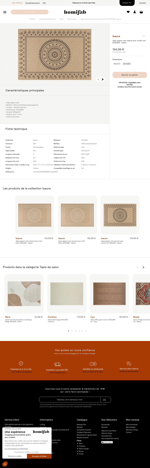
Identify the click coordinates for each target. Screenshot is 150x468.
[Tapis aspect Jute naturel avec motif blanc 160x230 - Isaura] (34, 215)
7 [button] (60, 78)
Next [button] (102, 79)
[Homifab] (75, 12)
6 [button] (56, 78)
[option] (54, 54)
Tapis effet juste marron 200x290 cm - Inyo (103, 321)
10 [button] (70, 78)
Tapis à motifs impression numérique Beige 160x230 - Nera (18, 321)
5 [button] (53, 78)
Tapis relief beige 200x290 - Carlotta (58, 321)
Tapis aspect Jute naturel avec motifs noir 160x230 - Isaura (112, 242)
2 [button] (42, 78)
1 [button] (39, 78)
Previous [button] (98, 79)
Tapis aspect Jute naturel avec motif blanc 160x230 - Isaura (29, 242)
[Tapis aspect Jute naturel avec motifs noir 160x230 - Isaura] (120, 215)
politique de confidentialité (82, 406)
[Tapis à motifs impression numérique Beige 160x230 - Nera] (24, 293)
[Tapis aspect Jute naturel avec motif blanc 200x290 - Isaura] (77, 215)
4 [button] (49, 78)
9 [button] (67, 78)
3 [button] (46, 78)
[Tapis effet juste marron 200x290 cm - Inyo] (109, 293)
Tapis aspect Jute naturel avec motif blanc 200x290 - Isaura (71, 242)
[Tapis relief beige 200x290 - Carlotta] (66, 293)
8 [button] (63, 78)
